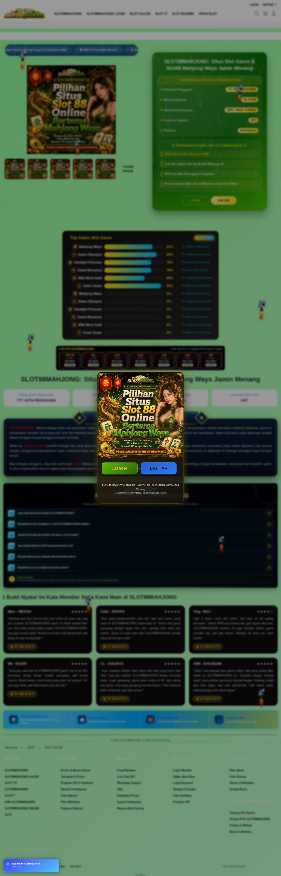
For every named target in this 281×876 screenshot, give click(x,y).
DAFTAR (159, 468)
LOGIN (119, 468)
